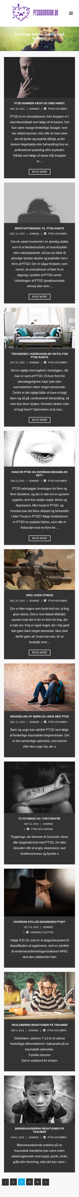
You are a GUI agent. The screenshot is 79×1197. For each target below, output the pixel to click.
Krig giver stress (39, 595)
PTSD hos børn (57, 109)
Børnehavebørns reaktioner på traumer (39, 1130)
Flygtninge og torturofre (39, 818)
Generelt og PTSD (41, 932)
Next (45, 1182)
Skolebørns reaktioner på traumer (39, 1024)
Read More (39, 171)
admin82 (34, 109)
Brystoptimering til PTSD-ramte (39, 228)
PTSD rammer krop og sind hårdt (39, 103)
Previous (5, 1182)
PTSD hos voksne (42, 829)
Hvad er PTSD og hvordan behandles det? (39, 473)
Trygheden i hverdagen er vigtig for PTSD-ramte (39, 355)
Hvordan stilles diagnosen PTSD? (39, 921)
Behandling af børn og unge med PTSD (39, 716)
